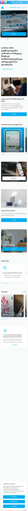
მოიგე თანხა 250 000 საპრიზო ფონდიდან (16, 2)
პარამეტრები (14, 501)
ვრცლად (14, 34)
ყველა (24, 291)
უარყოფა (14, 506)
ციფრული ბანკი (14, 7)
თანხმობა (14, 497)
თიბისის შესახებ (7, 69)
